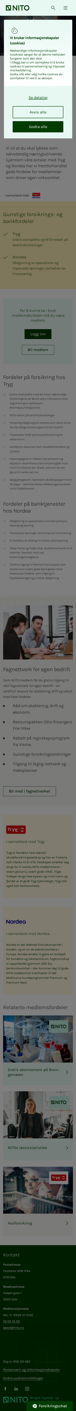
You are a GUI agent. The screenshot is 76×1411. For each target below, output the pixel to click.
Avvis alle (38, 112)
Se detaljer (38, 97)
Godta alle (38, 126)
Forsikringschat (53, 1406)
